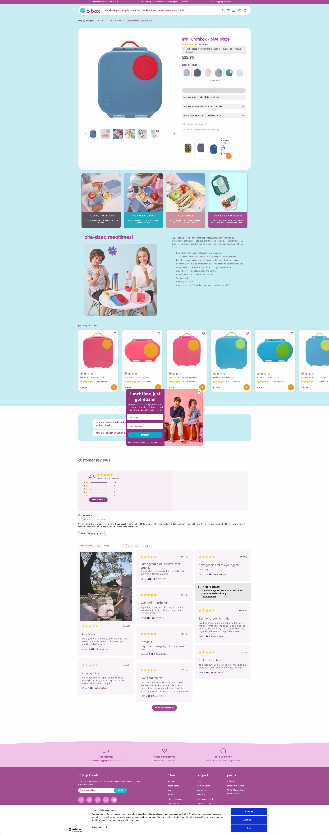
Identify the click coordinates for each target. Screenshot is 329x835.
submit (145, 434)
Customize (247, 820)
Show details (98, 827)
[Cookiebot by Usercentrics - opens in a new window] (75, 830)
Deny (249, 828)
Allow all (249, 811)
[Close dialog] (200, 392)
